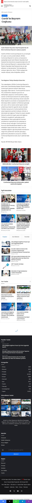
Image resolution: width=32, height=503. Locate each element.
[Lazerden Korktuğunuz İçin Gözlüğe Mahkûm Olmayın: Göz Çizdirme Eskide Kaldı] (24, 198)
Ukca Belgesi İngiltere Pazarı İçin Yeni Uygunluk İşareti (20, 242)
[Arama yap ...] (30, 6)
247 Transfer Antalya (17, 264)
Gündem (10, 12)
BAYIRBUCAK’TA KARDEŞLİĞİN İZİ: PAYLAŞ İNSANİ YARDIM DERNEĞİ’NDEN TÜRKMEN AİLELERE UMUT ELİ (8, 207)
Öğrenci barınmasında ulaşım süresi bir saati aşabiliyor (17, 1)
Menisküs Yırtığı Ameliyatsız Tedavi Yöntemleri (19, 271)
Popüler (5, 236)
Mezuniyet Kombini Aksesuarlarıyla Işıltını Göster (7, 296)
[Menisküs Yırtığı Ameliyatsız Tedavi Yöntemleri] (6, 273)
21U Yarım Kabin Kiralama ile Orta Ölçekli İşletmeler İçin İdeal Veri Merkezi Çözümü (20, 258)
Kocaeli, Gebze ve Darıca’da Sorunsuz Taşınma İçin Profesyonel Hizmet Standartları (20, 250)
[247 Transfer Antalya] (6, 266)
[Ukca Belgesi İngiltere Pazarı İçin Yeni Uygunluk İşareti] (6, 244)
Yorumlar (26, 236)
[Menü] (2, 6)
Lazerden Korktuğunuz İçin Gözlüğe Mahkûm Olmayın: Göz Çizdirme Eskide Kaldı (23, 206)
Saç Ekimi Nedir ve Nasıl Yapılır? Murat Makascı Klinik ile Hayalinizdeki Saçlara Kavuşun (23, 226)
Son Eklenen (15, 236)
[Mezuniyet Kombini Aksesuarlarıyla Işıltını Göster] (8, 289)
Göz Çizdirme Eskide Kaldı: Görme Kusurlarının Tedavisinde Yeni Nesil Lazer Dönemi (8, 226)
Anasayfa (5, 12)
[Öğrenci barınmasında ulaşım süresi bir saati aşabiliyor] (24, 289)
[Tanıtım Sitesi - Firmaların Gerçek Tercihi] (10, 5)
